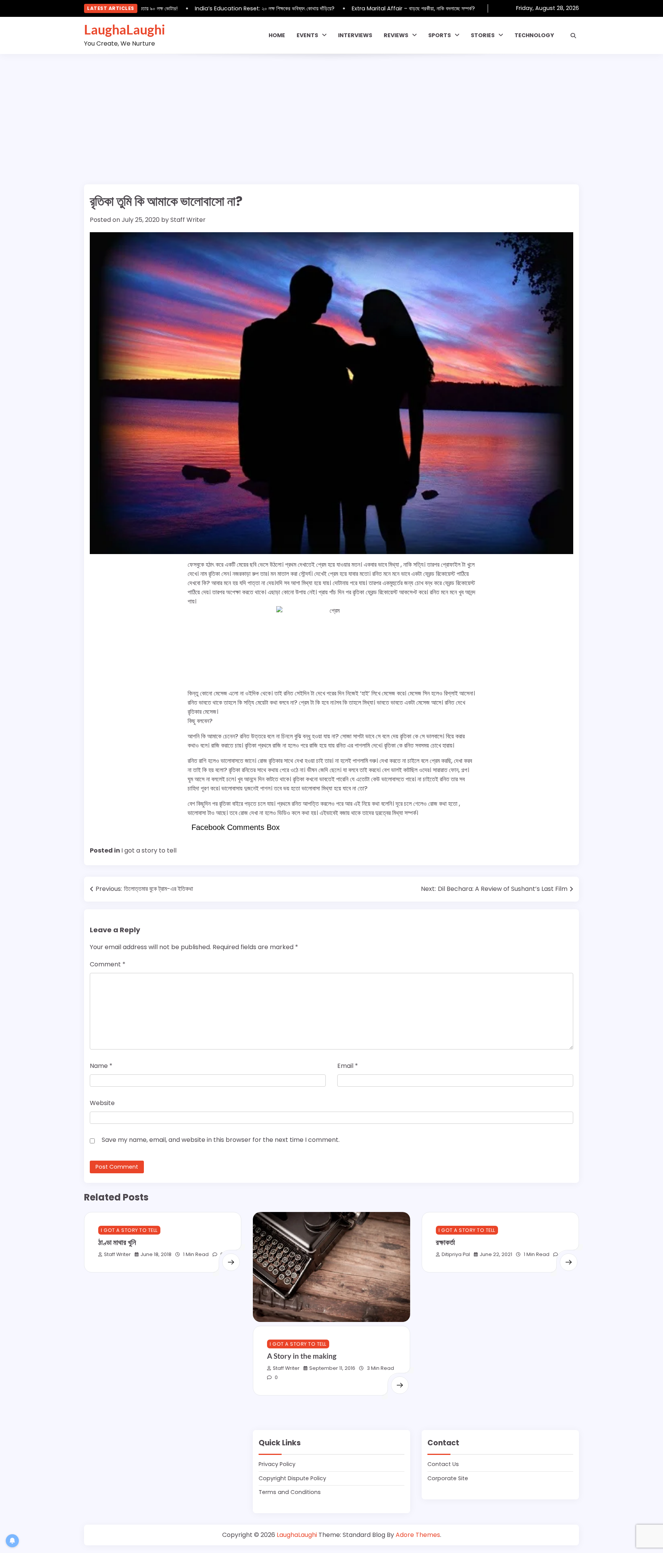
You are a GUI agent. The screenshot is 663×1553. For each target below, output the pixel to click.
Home (277, 35)
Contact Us (443, 1464)
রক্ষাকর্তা (445, 1242)
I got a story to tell (148, 850)
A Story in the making (301, 1355)
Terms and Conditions (290, 1492)
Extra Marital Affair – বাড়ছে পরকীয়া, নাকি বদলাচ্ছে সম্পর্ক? (393, 8)
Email (347, 1065)
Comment (107, 964)
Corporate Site (447, 1478)
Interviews (355, 35)
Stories (483, 35)
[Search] (573, 35)
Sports (439, 35)
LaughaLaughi (124, 29)
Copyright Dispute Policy (292, 1478)
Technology (534, 35)
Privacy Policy (277, 1464)
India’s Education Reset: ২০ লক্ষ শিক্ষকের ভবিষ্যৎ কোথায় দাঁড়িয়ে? (245, 8)
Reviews (396, 35)
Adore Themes (418, 1534)
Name (101, 1065)
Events (307, 35)
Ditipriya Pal (456, 1254)
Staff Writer (188, 219)
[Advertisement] (331, 111)
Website (102, 1103)
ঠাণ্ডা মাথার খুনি (117, 1242)
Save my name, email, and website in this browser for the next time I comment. (221, 1139)
